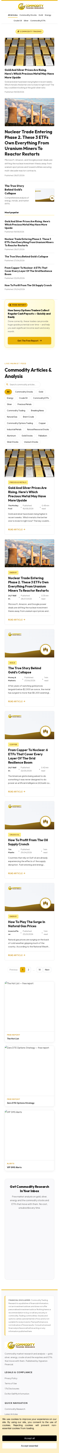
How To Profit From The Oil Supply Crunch (28, 285)
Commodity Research (15, 1409)
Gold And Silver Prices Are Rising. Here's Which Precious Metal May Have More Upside (29, 73)
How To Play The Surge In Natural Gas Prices (26, 924)
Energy (48, 15)
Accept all (29, 1438)
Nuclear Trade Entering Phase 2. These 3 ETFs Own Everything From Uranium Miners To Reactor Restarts (28, 143)
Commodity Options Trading (20, 423)
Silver (26, 20)
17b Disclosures (12, 1388)
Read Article (15, 529)
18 (40, 969)
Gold (41, 15)
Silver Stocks (12, 442)
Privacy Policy (11, 1378)
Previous (14, 969)
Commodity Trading (16, 410)
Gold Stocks (27, 435)
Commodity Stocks (28, 15)
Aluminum (11, 435)
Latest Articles (11, 1414)
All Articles (13, 15)
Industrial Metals (14, 429)
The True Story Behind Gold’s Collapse (14, 189)
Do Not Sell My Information (17, 1393)
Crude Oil (18, 20)
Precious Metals (25, 404)
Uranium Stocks (31, 442)
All (8, 392)
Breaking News (37, 410)
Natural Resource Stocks (38, 429)
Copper (42, 423)
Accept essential (29, 1445)
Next (47, 969)
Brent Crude (28, 417)
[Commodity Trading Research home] (29, 6)
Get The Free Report (27, 340)
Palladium (42, 435)
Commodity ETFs (37, 20)
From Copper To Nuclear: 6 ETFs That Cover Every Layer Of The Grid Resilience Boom (28, 271)
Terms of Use (11, 1383)
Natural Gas (12, 417)
